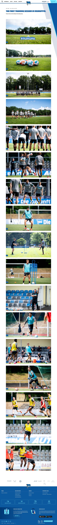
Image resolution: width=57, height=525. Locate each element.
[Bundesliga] (39, 521)
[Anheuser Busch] (35, 481)
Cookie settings (12, 523)
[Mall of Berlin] (20, 481)
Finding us (30, 495)
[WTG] (44, 484)
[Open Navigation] (2, 1)
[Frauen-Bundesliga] (42, 521)
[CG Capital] (44, 481)
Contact (2, 523)
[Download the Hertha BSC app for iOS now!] (42, 517)
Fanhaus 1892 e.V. (17, 494)
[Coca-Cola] (40, 481)
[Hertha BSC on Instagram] (4, 522)
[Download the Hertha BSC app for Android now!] (49, 517)
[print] (15, 523)
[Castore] (48, 1)
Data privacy (8, 523)
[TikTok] (8, 522)
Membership (6, 1)
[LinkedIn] (10, 522)
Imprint (5, 523)
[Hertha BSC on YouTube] (6, 522)
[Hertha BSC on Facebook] (2, 522)
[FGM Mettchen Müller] (48, 481)
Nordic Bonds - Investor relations (47, 494)
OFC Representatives (18, 495)
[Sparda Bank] (44, 1)
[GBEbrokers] (53, 481)
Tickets (11, 1)
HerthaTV (20, 1)
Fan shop (15, 1)
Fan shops (30, 494)
